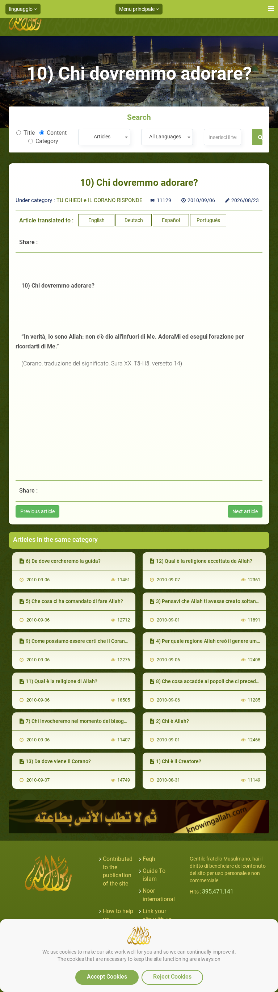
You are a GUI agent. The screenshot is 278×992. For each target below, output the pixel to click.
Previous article (37, 511)
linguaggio (21, 9)
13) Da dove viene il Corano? (58, 761)
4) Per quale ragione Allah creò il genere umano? (212, 641)
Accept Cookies (107, 976)
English (96, 220)
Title (29, 132)
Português (208, 220)
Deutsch (134, 220)
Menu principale (137, 9)
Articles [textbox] (102, 136)
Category (46, 141)
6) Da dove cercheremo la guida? (63, 561)
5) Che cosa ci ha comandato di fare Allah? (74, 601)
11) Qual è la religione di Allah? (61, 681)
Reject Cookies (172, 976)
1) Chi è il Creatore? (178, 761)
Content (57, 132)
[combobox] (104, 137)
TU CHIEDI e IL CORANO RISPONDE (99, 200)
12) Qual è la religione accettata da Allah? (204, 561)
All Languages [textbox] (165, 136)
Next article (245, 511)
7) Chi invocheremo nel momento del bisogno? (79, 721)
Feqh (149, 858)
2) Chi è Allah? (172, 721)
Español (171, 220)
